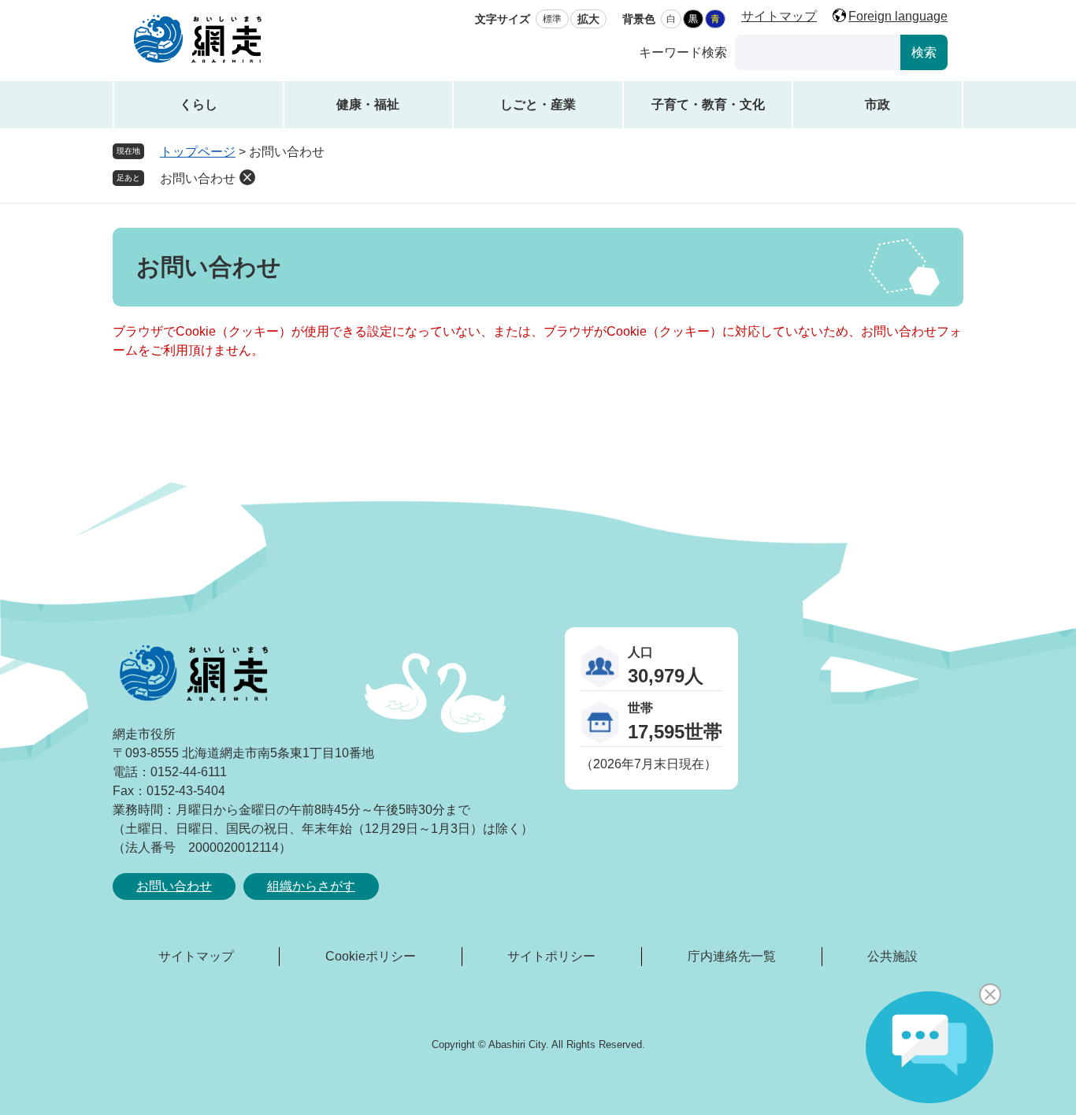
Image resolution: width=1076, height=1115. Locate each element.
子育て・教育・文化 (708, 104)
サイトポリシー (551, 956)
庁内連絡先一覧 (732, 956)
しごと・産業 (538, 104)
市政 (877, 104)
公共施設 (892, 956)
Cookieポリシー (370, 956)
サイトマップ (779, 16)
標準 (552, 18)
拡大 (588, 19)
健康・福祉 (367, 104)
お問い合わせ (198, 178)
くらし (198, 104)
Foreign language (898, 16)
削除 (247, 177)
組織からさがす (311, 886)
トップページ (198, 151)
